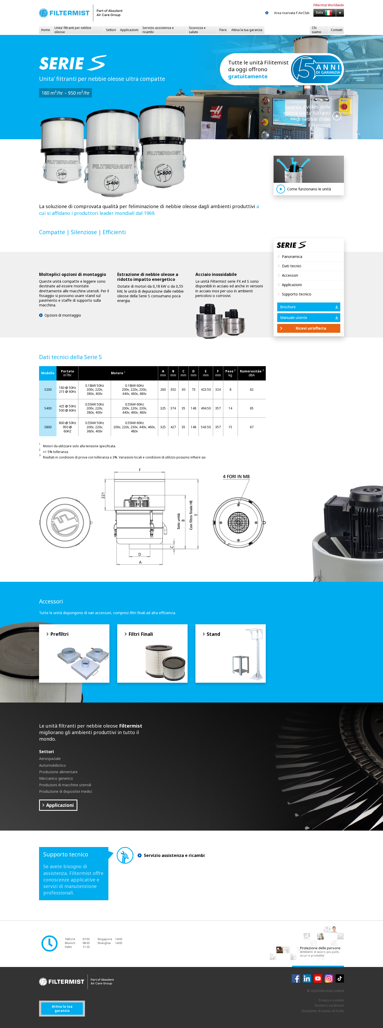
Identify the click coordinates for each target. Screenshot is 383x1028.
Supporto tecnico (296, 294)
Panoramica (292, 256)
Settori (111, 30)
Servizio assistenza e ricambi (158, 30)
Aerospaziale (50, 758)
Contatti (337, 30)
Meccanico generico (56, 778)
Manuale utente (293, 317)
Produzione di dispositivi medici (65, 791)
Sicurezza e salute (197, 30)
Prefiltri (59, 634)
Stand (213, 634)
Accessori (290, 275)
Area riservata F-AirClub (292, 13)
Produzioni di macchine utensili (65, 784)
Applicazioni (129, 30)
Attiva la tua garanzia (246, 30)
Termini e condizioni (329, 1005)
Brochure (288, 306)
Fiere (223, 30)
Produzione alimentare (58, 771)
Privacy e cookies (331, 1000)
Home (45, 30)
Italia (320, 12)
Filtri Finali (140, 634)
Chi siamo (316, 30)
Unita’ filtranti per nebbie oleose (72, 30)
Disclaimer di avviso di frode (323, 1011)
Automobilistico (52, 765)
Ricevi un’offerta (311, 328)
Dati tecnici (291, 265)
